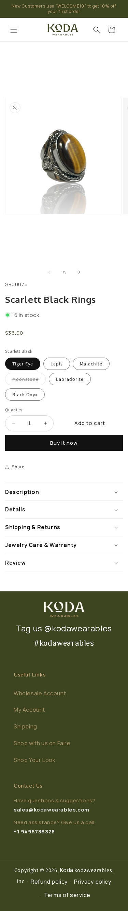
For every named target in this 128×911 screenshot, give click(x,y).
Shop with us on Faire (42, 743)
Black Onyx (25, 394)
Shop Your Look (34, 760)
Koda (66, 870)
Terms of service (67, 895)
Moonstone (29, 378)
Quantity (13, 410)
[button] (13, 29)
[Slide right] (79, 272)
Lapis (57, 364)
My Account (29, 709)
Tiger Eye (22, 364)
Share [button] (18, 467)
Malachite (91, 364)
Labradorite (70, 379)
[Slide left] (49, 272)
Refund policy (49, 881)
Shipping (25, 726)
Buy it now (64, 442)
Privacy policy (92, 881)
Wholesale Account (40, 693)
